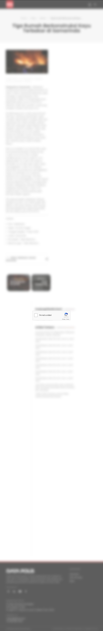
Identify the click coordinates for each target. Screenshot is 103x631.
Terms (67, 319)
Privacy (63, 319)
